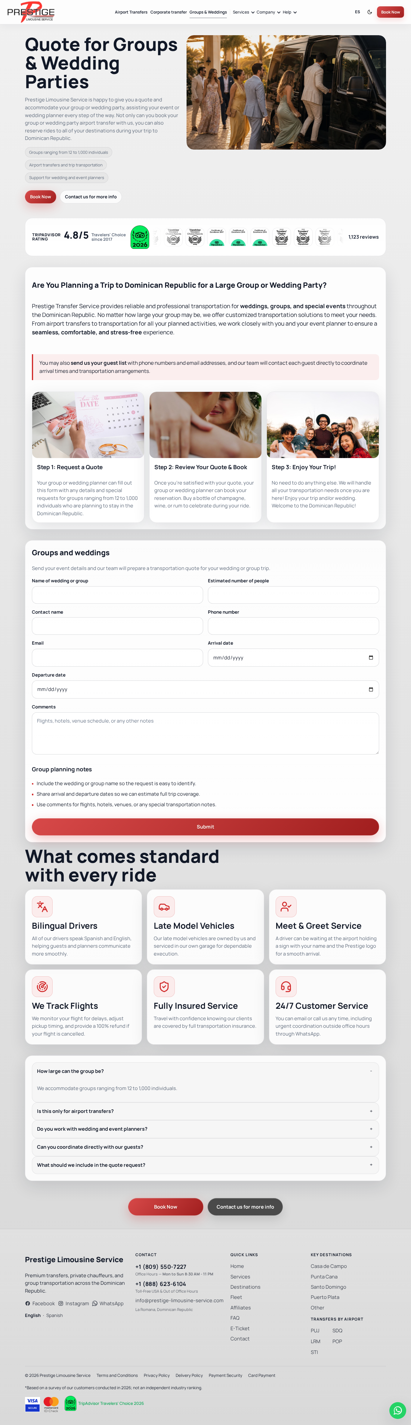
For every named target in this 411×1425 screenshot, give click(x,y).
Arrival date (220, 643)
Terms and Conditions (117, 1375)
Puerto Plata (325, 1297)
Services (240, 1277)
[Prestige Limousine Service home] (31, 12)
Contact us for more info (91, 196)
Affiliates (240, 1308)
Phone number (223, 612)
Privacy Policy (157, 1375)
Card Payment (261, 1375)
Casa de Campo (329, 1266)
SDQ (337, 1331)
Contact (240, 1339)
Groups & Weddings (208, 12)
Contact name (47, 612)
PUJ (315, 1331)
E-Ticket (240, 1328)
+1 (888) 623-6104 (160, 1284)
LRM (315, 1341)
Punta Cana (324, 1277)
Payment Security (225, 1375)
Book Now (390, 12)
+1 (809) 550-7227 (161, 1267)
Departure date (49, 674)
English (33, 1315)
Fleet (236, 1297)
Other (317, 1308)
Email (38, 643)
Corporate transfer (168, 12)
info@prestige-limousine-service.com (179, 1300)
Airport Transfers (131, 12)
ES (357, 12)
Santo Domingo (328, 1287)
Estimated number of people (238, 580)
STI (314, 1352)
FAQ (234, 1318)
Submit (205, 827)
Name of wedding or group (60, 580)
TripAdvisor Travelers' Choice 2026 (111, 1403)
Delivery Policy (189, 1375)
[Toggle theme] (369, 12)
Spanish (54, 1315)
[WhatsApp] (397, 1410)
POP (337, 1341)
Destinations (245, 1287)
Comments (44, 706)
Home (237, 1266)
